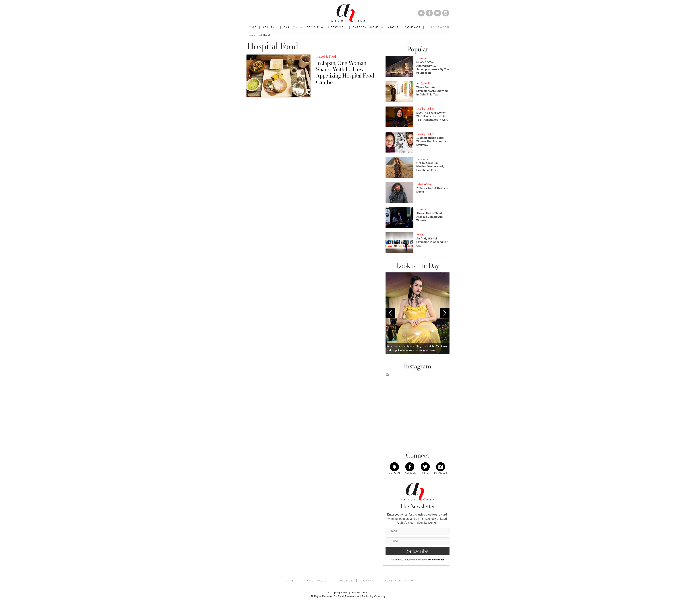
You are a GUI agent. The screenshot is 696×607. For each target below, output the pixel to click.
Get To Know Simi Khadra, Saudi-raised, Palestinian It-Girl (430, 166)
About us (345, 580)
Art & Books (423, 83)
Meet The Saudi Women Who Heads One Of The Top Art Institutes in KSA (432, 116)
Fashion (290, 27)
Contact (368, 580)
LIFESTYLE (336, 27)
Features (421, 58)
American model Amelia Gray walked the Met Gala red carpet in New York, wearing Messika (417, 348)
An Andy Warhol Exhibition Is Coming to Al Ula (432, 242)
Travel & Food (326, 57)
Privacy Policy (436, 559)
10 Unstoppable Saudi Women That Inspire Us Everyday (431, 141)
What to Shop (424, 184)
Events (420, 234)
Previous (390, 313)
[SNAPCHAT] (394, 466)
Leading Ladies (425, 108)
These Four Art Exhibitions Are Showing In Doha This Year (432, 91)
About (393, 27)
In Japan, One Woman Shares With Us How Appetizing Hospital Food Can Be (345, 72)
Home (251, 27)
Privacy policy (315, 580)
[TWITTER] (425, 466)
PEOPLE (313, 27)
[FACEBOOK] (409, 466)
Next (445, 313)
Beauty (268, 27)
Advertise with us (399, 580)
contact (412, 27)
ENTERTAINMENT (366, 27)
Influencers (422, 159)
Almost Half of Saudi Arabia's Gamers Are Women (429, 217)
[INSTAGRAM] (440, 466)
